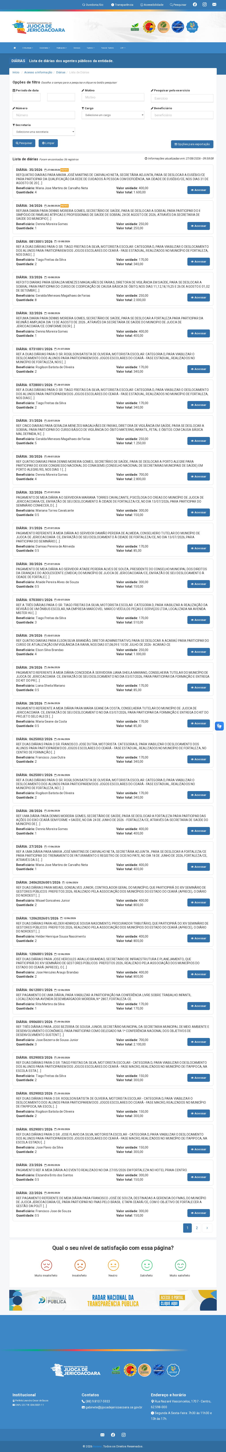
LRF (122, 48)
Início (16, 72)
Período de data (27, 90)
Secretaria (23, 125)
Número (21, 108)
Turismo (90, 48)
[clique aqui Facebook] (113, 1435)
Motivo (89, 90)
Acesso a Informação (38, 72)
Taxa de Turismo (107, 48)
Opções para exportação (193, 144)
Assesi (97, 1446)
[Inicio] (14, 48)
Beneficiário (162, 108)
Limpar (49, 143)
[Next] (207, 1228)
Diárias (60, 72)
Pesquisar (25, 143)
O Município (27, 48)
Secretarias (44, 48)
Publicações (61, 48)
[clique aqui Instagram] (124, 1435)
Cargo (88, 108)
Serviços (76, 48)
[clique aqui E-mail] (102, 1435)
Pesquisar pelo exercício (171, 90)
